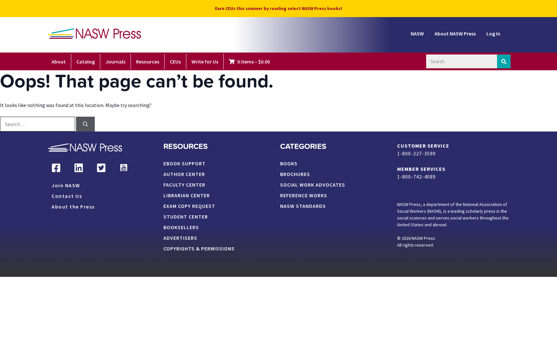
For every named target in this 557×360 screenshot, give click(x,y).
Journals (115, 61)
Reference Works (303, 196)
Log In (493, 33)
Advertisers (180, 238)
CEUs (175, 61)
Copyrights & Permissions (199, 249)
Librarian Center (186, 196)
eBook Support (184, 164)
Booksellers (181, 227)
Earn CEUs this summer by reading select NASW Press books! (278, 8)
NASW (417, 33)
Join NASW (66, 186)
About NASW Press (455, 33)
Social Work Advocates (312, 185)
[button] (56, 168)
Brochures (295, 174)
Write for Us (204, 61)
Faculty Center (184, 185)
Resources (147, 61)
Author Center (184, 174)
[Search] (504, 61)
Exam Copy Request (189, 206)
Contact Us (67, 196)
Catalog (85, 61)
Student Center (185, 217)
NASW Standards (303, 206)
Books (289, 164)
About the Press (73, 207)
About (59, 61)
